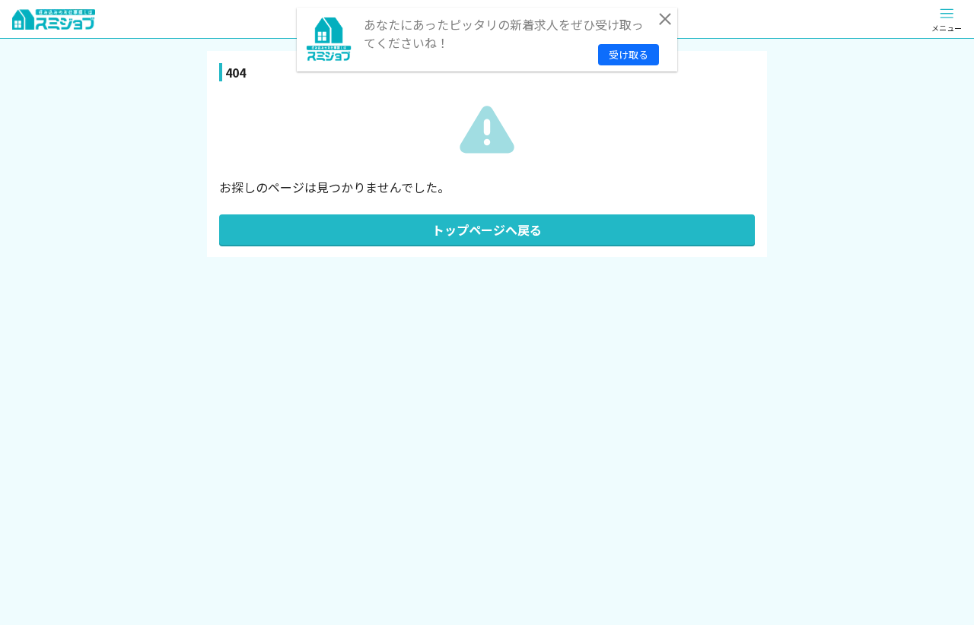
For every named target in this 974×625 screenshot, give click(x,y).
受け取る (628, 54)
